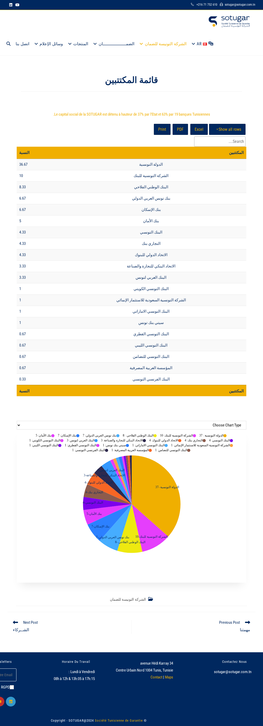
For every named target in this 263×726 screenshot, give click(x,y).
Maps (169, 677)
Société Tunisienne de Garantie (119, 720)
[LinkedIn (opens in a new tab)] (11, 4)
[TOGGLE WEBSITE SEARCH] (8, 44)
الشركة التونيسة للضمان (128, 599)
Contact (156, 677)
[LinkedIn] (11, 701)
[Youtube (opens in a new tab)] (17, 4)
